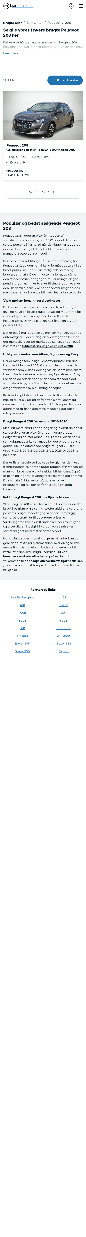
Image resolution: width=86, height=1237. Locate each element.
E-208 (63, 605)
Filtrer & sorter (67, 80)
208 (22, 605)
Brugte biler (12, 23)
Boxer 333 (63, 644)
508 (22, 628)
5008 (63, 621)
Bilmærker (35, 23)
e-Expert (63, 636)
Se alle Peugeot (22, 597)
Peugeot (54, 23)
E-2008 (22, 636)
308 (64, 613)
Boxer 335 (22, 644)
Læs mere (10, 53)
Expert (64, 651)
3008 (22, 621)
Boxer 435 (63, 628)
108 (63, 597)
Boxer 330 (22, 651)
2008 (22, 613)
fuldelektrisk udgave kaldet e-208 (47, 346)
